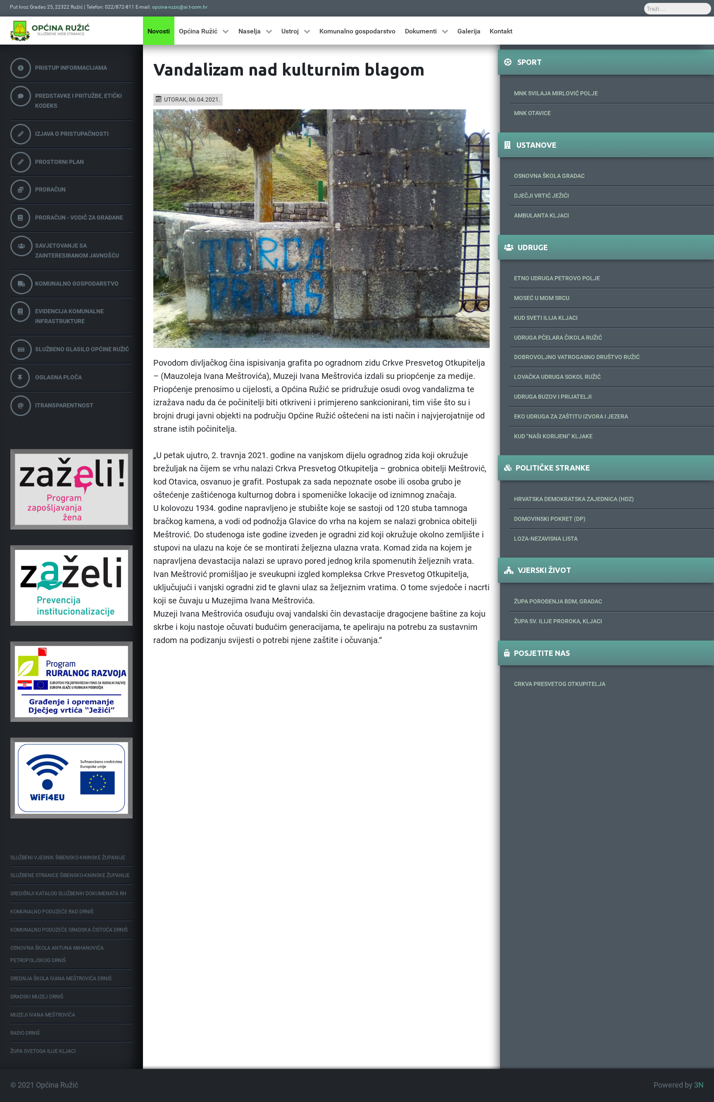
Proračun (50, 189)
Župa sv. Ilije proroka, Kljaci (558, 621)
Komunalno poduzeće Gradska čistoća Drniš (69, 930)
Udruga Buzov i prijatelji (553, 396)
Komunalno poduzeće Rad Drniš (51, 912)
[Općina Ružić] (50, 31)
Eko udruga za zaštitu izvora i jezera (571, 416)
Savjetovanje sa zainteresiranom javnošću (77, 250)
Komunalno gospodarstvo (77, 283)
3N (699, 1085)
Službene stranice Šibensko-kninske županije (70, 875)
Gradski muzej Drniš (36, 997)
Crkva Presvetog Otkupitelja (559, 684)
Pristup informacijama (71, 67)
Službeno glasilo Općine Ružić (82, 349)
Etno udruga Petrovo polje (557, 278)
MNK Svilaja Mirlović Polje (556, 93)
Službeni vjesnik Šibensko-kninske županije (67, 858)
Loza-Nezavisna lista (546, 538)
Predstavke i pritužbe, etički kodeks (78, 100)
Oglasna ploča (58, 377)
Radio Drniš (25, 1033)
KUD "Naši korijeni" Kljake (553, 436)
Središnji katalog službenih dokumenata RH (68, 893)
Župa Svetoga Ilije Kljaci (43, 1051)
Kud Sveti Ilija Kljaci (546, 318)
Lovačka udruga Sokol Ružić (557, 377)
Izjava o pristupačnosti (72, 133)
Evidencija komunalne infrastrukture (69, 316)
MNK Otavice (532, 113)
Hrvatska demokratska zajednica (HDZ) (574, 499)
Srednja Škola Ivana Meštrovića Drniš (61, 978)
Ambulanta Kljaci (541, 215)
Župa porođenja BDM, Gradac (558, 601)
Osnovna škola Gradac (549, 176)
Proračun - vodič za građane (79, 217)
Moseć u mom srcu (541, 298)
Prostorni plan (59, 161)
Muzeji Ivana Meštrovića (42, 1015)
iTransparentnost (64, 405)
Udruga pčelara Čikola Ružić (558, 337)
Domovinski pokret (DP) (549, 519)
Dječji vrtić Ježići (541, 195)
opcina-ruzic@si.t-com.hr (179, 7)
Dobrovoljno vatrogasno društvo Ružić (577, 357)
